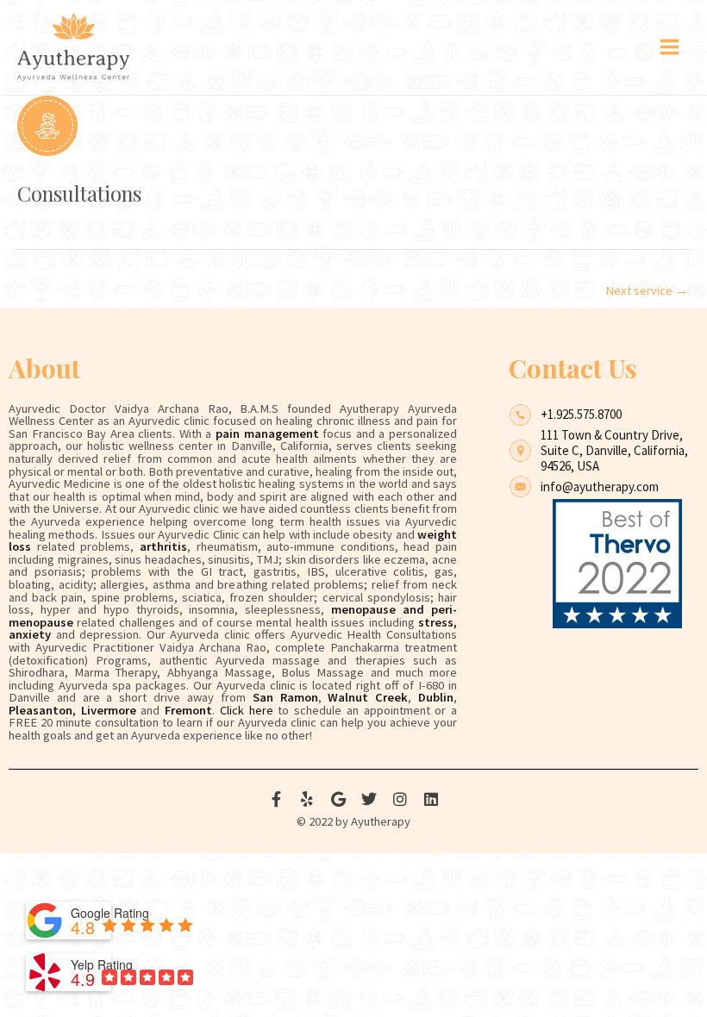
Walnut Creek (368, 697)
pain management (267, 433)
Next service (646, 290)
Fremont (188, 710)
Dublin (436, 697)
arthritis (163, 546)
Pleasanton (40, 710)
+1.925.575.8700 (581, 414)
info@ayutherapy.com (600, 486)
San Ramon (285, 697)
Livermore (108, 710)
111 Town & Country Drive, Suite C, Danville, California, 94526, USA (614, 450)
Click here (246, 710)
